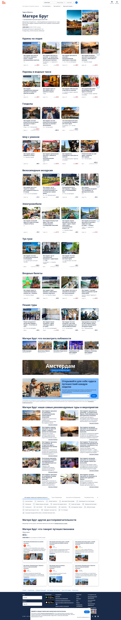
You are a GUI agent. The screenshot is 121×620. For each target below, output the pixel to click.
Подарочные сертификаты (79, 605)
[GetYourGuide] (4, 3)
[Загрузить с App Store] (50, 602)
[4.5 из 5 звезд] (26, 27)
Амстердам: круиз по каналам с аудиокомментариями (57, 566)
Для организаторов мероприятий (92, 597)
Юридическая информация (62, 598)
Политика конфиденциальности (63, 600)
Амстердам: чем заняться (53, 590)
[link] (31, 54)
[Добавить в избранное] (39, 43)
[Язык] (112, 2)
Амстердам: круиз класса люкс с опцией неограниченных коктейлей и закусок (59, 542)
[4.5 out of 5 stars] (26, 537)
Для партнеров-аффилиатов (91, 604)
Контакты (58, 596)
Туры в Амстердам (66, 590)
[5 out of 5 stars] (35, 543)
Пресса (78, 602)
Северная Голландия (41, 590)
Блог (77, 600)
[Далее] (98, 54)
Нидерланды (31, 590)
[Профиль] (117, 2)
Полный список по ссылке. (61, 523)
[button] (31, 54)
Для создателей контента (91, 601)
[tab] (35, 497)
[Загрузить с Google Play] (50, 597)
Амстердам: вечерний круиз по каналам (33, 541)
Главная (24, 590)
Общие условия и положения (62, 606)
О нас (77, 596)
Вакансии (78, 598)
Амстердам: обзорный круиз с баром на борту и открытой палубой (33, 566)
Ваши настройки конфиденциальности (64, 602)
